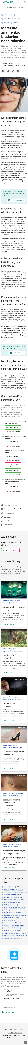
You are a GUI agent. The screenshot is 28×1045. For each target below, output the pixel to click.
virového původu (5, 229)
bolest (25, 935)
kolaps (5, 928)
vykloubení (7, 894)
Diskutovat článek (3, 71)
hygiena (19, 930)
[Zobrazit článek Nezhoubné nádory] (14, 782)
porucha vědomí (15, 910)
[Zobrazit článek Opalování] (14, 638)
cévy (24, 933)
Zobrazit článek (9, 624)
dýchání (6, 933)
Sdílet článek (8, 517)
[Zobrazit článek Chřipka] (14, 686)
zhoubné (17, 19)
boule (18, 935)
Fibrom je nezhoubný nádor (8, 271)
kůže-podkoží (8, 15)
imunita (6, 697)
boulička (13, 793)
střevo (5, 899)
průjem (5, 907)
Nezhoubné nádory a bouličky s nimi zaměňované (11, 803)
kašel (17, 928)
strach (18, 600)
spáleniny (17, 649)
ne (16, 550)
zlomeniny (6, 889)
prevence (7, 23)
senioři (19, 902)
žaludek (24, 892)
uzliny (19, 603)
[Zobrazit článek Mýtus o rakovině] (14, 589)
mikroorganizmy (15, 697)
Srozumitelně (13, 427)
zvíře (12, 887)
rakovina (6, 600)
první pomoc (22, 905)
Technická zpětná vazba (14, 1038)
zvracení (6, 887)
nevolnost (15, 915)
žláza (20, 795)
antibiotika (6, 938)
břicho (5, 935)
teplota (15, 897)
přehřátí (6, 910)
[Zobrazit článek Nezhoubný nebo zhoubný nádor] (14, 833)
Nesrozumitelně (14, 432)
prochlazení (13, 907)
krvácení (16, 23)
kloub (11, 928)
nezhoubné (7, 19)
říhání (5, 905)
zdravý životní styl (9, 699)
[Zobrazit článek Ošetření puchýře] (14, 734)
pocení (19, 912)
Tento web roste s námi (15, 1032)
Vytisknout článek (18, 71)
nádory (18, 15)
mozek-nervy (7, 920)
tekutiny (22, 897)
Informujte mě (9, 1012)
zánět (20, 651)
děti (12, 933)
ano (7, 550)
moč (15, 920)
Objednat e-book (18, 353)
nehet (5, 917)
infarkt (5, 930)
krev (22, 925)
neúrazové (7, 747)
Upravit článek (13, 71)
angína (14, 938)
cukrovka (17, 933)
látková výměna (19, 923)
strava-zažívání (14, 899)
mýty (12, 600)
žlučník (18, 887)
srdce (5, 902)
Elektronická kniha (17, 200)
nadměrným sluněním (19, 168)
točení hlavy (7, 897)
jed (22, 928)
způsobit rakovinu (13, 319)
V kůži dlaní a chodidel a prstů (9, 238)
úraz (15, 745)
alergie (20, 938)
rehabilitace (12, 905)
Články (7, 5)
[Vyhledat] (25, 2)
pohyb (13, 912)
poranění (20, 747)
